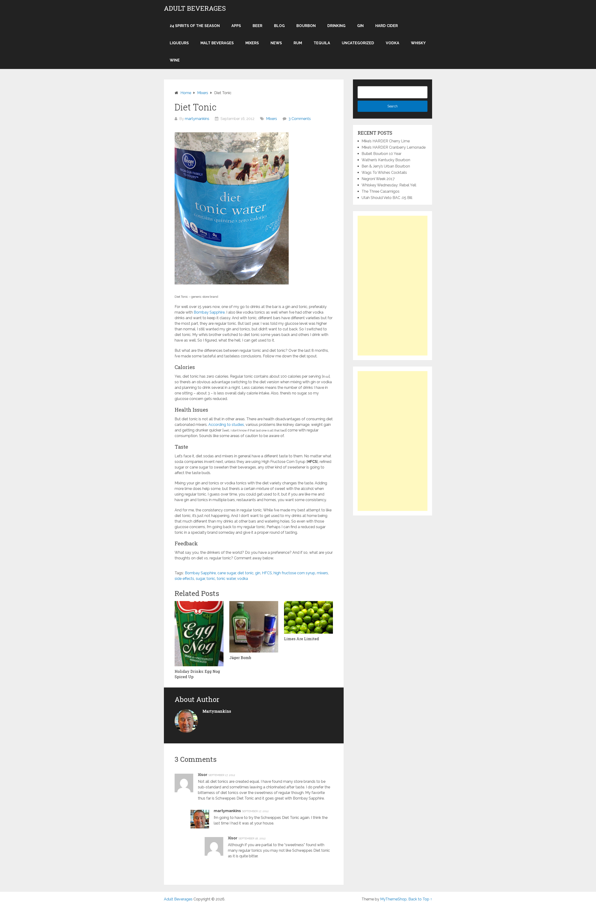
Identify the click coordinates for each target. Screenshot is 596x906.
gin (257, 573)
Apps (236, 26)
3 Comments (299, 118)
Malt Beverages (217, 43)
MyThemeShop (393, 899)
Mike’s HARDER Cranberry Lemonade (394, 147)
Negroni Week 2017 (378, 179)
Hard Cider (386, 26)
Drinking (336, 26)
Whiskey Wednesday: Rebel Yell (389, 185)
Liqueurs (179, 43)
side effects (184, 578)
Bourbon (306, 26)
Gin (360, 26)
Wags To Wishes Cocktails (384, 172)
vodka (242, 578)
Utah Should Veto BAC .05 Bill (387, 197)
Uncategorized (358, 43)
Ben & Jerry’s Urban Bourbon (386, 166)
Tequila (322, 43)
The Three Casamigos (381, 191)
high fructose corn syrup (294, 573)
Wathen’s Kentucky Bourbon (386, 160)
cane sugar (226, 573)
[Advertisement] (392, 286)
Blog (279, 26)
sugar (200, 578)
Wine (175, 60)
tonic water (226, 578)
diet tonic (245, 573)
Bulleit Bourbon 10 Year (381, 153)
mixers (322, 573)
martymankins (197, 118)
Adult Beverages (195, 8)
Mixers (252, 43)
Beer (257, 26)
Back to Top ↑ (420, 899)
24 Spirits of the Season (195, 26)
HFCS (267, 573)
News (276, 43)
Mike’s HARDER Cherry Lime (386, 141)
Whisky (418, 43)
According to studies (226, 424)
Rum (298, 43)
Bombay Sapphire (209, 312)
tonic (211, 578)
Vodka (392, 43)
